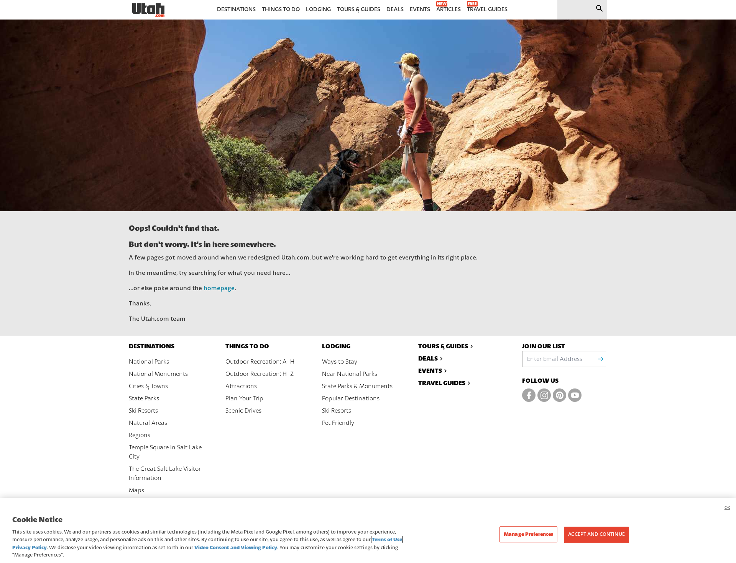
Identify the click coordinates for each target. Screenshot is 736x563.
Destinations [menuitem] (236, 9)
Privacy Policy (29, 547)
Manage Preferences (528, 534)
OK (727, 507)
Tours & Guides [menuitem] (358, 9)
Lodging (336, 346)
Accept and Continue (596, 534)
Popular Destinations (351, 398)
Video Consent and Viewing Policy (235, 547)
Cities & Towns (148, 386)
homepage (219, 288)
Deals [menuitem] (395, 9)
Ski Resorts (143, 410)
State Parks (144, 398)
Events (430, 370)
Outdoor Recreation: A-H (259, 361)
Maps (136, 490)
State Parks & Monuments (357, 386)
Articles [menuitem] (448, 9)
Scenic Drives (243, 410)
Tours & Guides (443, 346)
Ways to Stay (339, 361)
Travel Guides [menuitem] (487, 9)
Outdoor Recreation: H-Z (259, 373)
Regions (139, 435)
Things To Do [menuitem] (281, 9)
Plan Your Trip (244, 398)
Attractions (241, 386)
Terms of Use (387, 539)
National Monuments (158, 373)
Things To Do (247, 346)
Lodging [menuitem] (318, 9)
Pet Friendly (338, 422)
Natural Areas (148, 422)
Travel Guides (441, 383)
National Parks (149, 361)
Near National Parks (349, 373)
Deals (428, 358)
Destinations (151, 346)
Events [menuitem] (420, 9)
